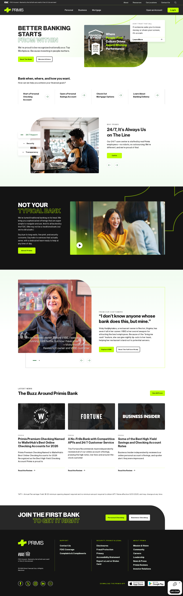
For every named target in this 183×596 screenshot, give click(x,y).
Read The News (26, 59)
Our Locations (151, 2)
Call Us (114, 155)
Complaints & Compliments (73, 553)
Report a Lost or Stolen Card (107, 562)
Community (138, 549)
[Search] (175, 2)
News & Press (140, 561)
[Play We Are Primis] (117, 228)
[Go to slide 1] (34, 360)
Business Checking (139, 518)
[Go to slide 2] (39, 360)
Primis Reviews (140, 565)
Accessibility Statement (108, 557)
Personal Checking (116, 518)
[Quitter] (179, 583)
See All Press (157, 393)
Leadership (138, 557)
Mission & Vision (44, 59)
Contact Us (165, 2)
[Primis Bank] (34, 543)
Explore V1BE (106, 349)
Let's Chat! (174, 591)
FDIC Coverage (67, 549)
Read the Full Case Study (128, 349)
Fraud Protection (104, 549)
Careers (137, 553)
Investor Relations (142, 569)
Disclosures (102, 545)
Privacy (100, 553)
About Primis (26, 251)
